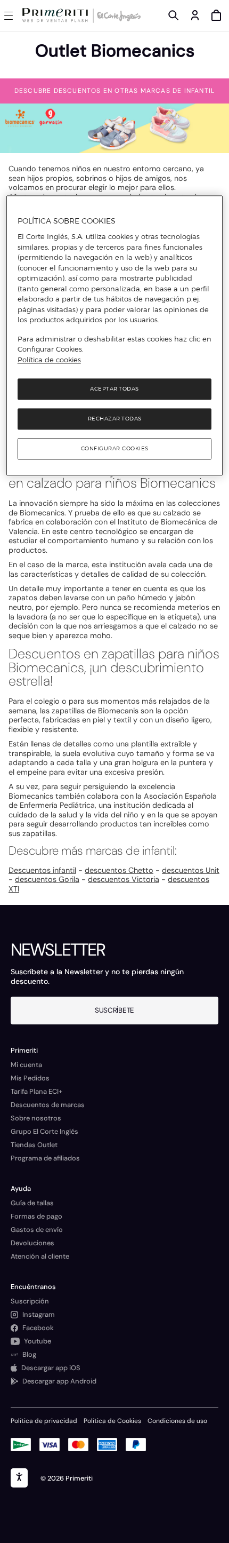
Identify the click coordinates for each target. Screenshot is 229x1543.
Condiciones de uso (177, 1421)
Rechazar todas (115, 419)
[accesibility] (19, 1478)
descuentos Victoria (123, 879)
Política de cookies (49, 359)
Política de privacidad (44, 1421)
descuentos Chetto (119, 870)
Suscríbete (114, 1010)
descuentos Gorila (47, 879)
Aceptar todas (114, 389)
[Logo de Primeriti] (57, 15)
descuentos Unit (190, 870)
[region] (115, 335)
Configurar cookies (115, 449)
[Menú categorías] (10, 15)
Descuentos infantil (42, 870)
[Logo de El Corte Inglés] (117, 15)
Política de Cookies (112, 1421)
